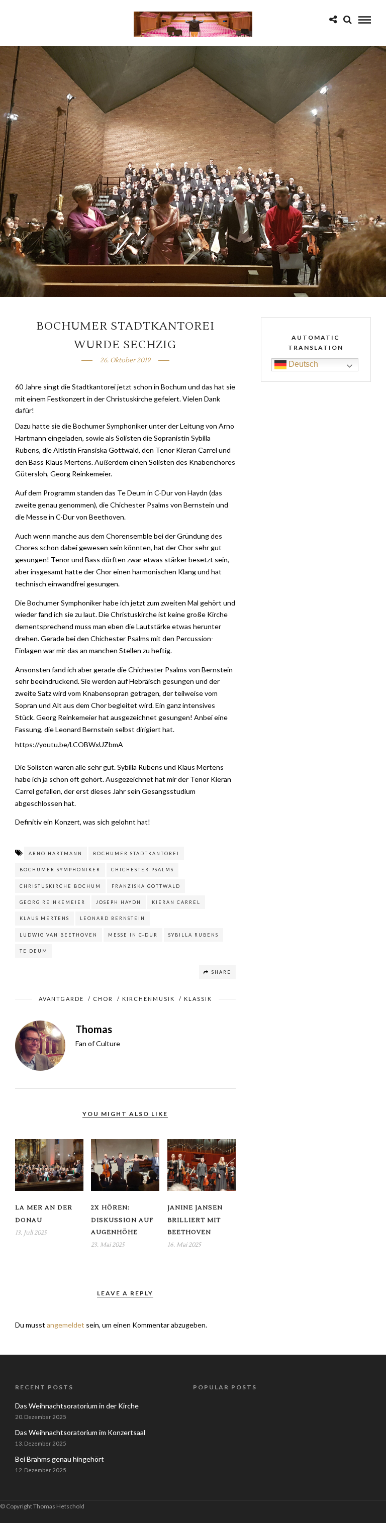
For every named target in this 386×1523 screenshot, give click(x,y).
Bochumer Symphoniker (60, 869)
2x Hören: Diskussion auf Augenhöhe (122, 1220)
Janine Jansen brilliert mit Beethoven (195, 1220)
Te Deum (34, 951)
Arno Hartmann (55, 853)
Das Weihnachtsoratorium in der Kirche (77, 1405)
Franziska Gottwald (146, 886)
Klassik (198, 998)
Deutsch (302, 364)
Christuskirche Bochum (60, 886)
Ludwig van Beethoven (59, 935)
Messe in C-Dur (133, 935)
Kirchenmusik (148, 998)
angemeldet (65, 1325)
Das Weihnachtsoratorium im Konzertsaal (80, 1432)
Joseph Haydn (118, 902)
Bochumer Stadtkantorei (136, 853)
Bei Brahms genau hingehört (59, 1459)
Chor (103, 998)
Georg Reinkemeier (52, 902)
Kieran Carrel (176, 902)
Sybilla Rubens (193, 935)
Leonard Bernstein (112, 918)
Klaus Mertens (44, 918)
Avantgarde (61, 998)
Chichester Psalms (142, 869)
